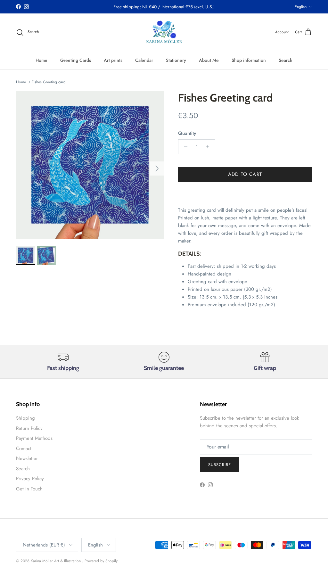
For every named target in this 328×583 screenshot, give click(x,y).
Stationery (176, 60)
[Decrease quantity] (184, 147)
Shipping (25, 418)
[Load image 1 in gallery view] (90, 165)
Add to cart (245, 174)
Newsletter (27, 458)
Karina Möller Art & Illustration (56, 561)
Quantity (187, 133)
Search (285, 60)
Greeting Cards (75, 60)
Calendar (144, 60)
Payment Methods (34, 438)
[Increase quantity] (209, 147)
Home (41, 60)
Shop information (249, 60)
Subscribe (219, 465)
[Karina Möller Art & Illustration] (164, 32)
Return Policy (29, 428)
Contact (23, 448)
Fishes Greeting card (49, 82)
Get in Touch (29, 488)
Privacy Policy (30, 478)
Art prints (113, 60)
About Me (209, 60)
